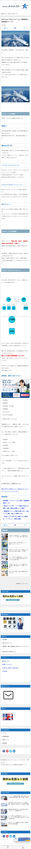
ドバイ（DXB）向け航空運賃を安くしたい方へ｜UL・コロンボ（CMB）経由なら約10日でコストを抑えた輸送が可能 (18, 558)
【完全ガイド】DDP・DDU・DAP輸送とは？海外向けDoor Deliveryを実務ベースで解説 (18, 550)
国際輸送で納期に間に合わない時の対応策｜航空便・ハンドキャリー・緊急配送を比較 (18, 810)
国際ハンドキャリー (7, 664)
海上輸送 (5, 671)
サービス (4, 25)
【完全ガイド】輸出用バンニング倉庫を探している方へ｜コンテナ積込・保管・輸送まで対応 (18, 536)
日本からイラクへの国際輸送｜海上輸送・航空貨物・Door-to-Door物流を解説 (18, 823)
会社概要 (5, 639)
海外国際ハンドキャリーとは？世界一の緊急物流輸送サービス (23, 583)
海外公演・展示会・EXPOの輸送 (10, 667)
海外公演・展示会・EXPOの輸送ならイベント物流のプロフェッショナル (18, 543)
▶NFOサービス (5, 661)
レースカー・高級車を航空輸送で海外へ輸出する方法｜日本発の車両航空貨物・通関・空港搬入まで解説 (18, 797)
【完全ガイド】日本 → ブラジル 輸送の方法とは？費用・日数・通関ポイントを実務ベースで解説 (18, 565)
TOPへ (23, 847)
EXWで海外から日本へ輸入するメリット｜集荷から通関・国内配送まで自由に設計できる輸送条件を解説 (18, 803)
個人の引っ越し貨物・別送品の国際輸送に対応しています (18, 572)
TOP (15, 759)
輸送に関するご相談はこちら (9, 651)
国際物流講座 (6, 736)
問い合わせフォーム (7, 643)
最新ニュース (6, 739)
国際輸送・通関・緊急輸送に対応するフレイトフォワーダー (16, 647)
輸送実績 (5, 743)
